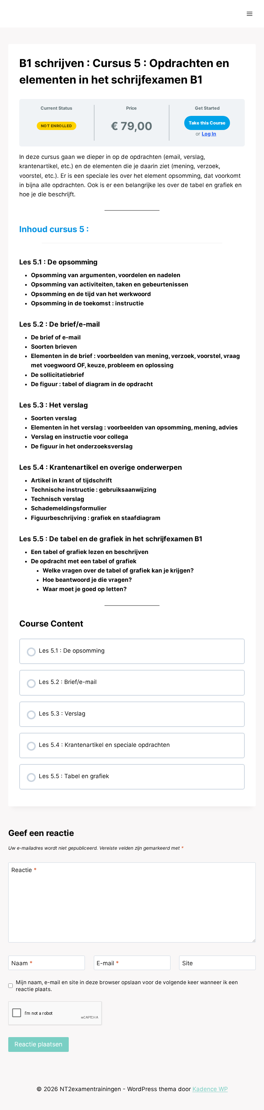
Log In (209, 134)
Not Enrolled (56, 125)
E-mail (108, 963)
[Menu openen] (249, 13)
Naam (22, 963)
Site (187, 963)
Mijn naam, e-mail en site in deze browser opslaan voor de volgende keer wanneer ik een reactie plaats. (127, 985)
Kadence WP (210, 1089)
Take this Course (207, 123)
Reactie (24, 870)
